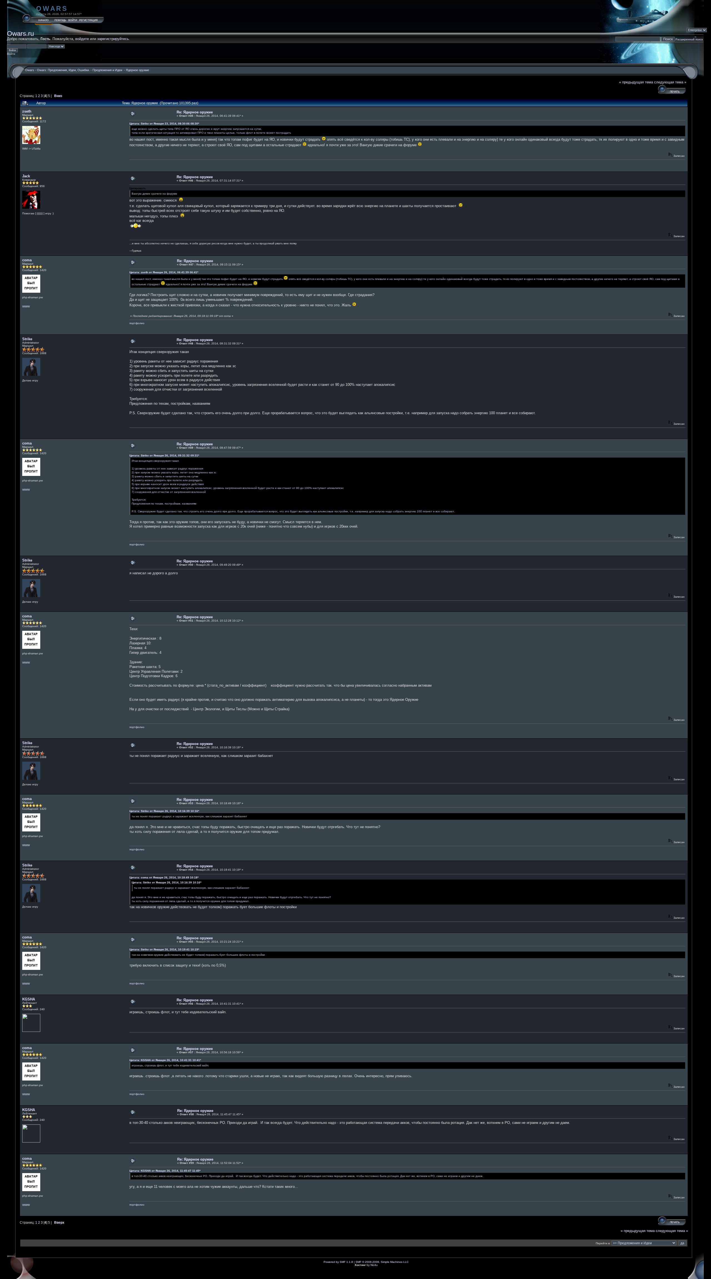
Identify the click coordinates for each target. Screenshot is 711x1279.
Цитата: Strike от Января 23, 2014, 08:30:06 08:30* (164, 123)
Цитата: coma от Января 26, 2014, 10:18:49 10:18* (164, 877)
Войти (72, 20)
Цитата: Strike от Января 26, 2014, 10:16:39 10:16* (164, 811)
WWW (26, 306)
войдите (82, 39)
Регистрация (88, 20)
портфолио (136, 323)
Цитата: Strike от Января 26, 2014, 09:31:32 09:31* (164, 455)
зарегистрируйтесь (113, 39)
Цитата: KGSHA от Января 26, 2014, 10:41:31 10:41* (165, 1060)
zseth (26, 111)
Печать (675, 91)
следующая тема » (670, 82)
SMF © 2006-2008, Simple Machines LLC (382, 1261)
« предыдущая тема (636, 82)
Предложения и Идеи (107, 70)
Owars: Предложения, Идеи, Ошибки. (63, 70)
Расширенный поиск (689, 39)
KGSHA (28, 999)
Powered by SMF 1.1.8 (338, 1261)
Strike (27, 339)
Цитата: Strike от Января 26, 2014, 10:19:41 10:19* (164, 949)
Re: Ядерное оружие (195, 112)
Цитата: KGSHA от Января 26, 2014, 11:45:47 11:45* (165, 1170)
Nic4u (374, 1264)
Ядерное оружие (137, 70)
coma (27, 260)
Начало (43, 20)
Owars (52, 8)
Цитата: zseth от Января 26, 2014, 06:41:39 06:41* (163, 272)
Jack (26, 176)
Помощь (60, 20)
